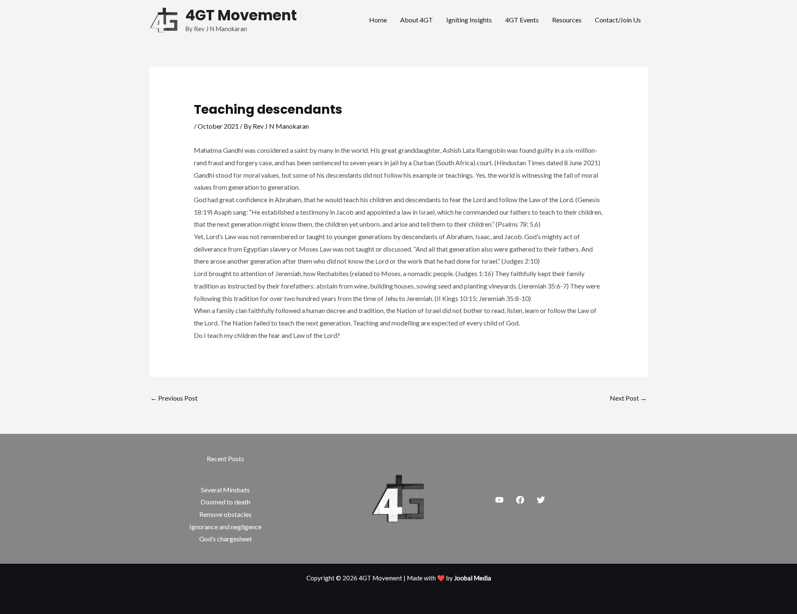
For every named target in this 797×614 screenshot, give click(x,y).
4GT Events (522, 20)
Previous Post (174, 398)
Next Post (628, 398)
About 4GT (416, 20)
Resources (567, 20)
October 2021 (218, 126)
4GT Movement (241, 15)
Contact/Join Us (618, 20)
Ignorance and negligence (225, 527)
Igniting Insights (469, 20)
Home (378, 20)
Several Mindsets (225, 490)
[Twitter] (541, 500)
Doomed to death (225, 502)
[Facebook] (520, 500)
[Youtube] (499, 500)
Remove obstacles (225, 514)
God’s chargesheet (225, 539)
